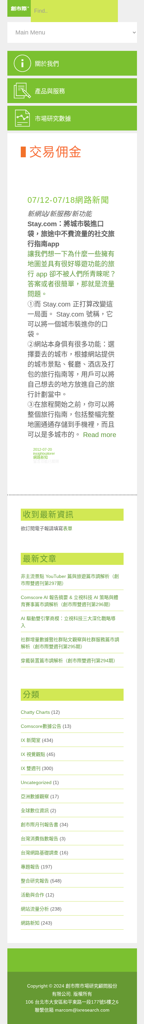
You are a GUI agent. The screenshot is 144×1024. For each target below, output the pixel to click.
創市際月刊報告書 (39, 824)
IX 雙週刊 (31, 768)
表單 (67, 528)
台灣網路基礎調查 (39, 852)
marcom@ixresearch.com (82, 1010)
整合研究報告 (35, 880)
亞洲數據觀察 (35, 796)
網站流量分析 (35, 909)
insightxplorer (44, 453)
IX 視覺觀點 (33, 754)
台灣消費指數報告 (39, 838)
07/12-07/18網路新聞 (68, 199)
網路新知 (40, 457)
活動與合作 (32, 895)
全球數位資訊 (35, 810)
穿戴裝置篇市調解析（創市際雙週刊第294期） (69, 660)
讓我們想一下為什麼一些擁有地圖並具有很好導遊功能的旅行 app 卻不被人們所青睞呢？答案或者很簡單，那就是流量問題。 (71, 274)
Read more (99, 434)
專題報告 (30, 866)
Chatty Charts (35, 712)
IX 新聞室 (31, 740)
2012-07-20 (42, 449)
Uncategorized (36, 782)
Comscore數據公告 (41, 726)
